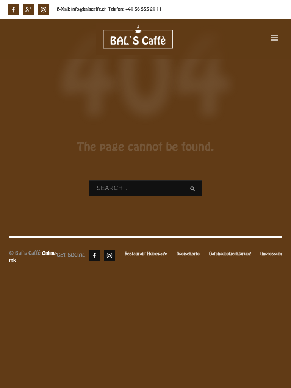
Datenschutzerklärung (230, 254)
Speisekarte (188, 254)
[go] (192, 189)
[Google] (28, 9)
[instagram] (43, 9)
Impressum (271, 254)
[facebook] (13, 9)
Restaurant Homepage (146, 254)
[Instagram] (109, 255)
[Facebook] (94, 255)
